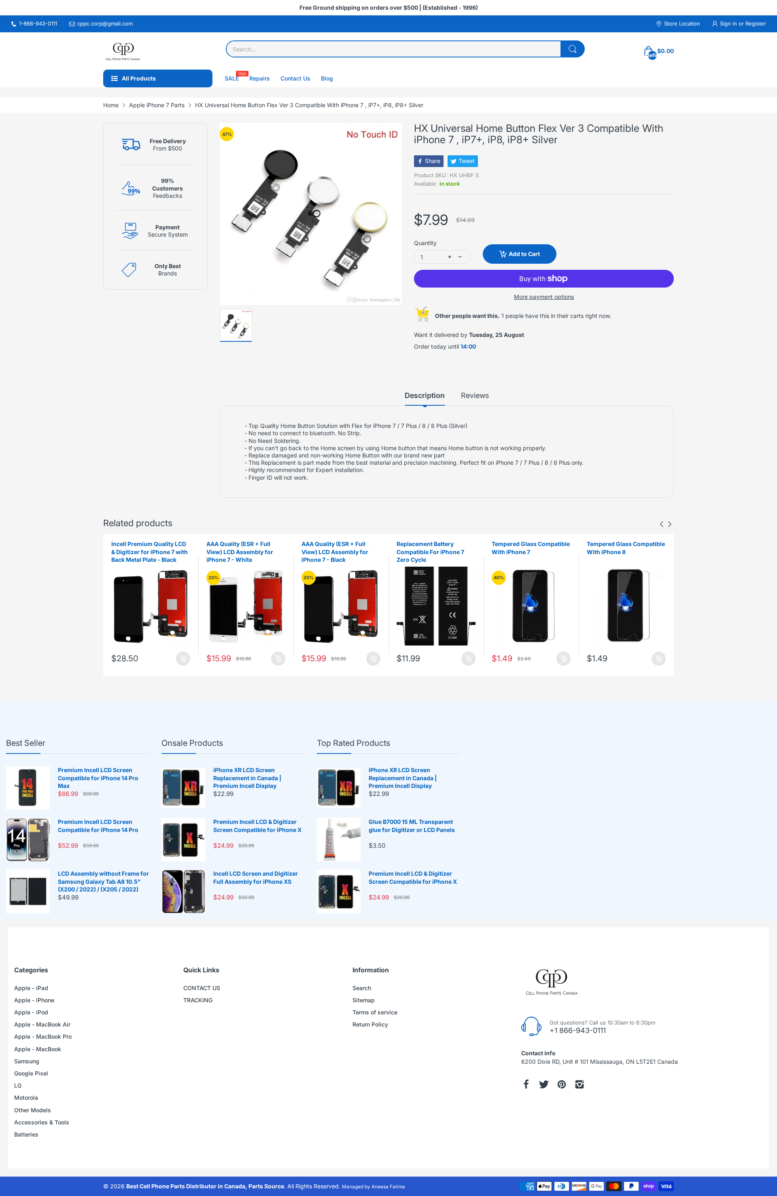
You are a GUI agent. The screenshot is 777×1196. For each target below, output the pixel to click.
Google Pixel (31, 1073)
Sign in (729, 23)
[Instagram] (579, 1084)
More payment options (544, 296)
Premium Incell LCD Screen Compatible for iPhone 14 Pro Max (98, 777)
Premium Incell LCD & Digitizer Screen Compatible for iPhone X (257, 825)
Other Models (32, 1110)
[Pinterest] (562, 1084)
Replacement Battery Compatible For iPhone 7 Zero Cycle (430, 551)
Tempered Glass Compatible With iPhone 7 (531, 547)
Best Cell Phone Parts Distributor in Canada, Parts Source (205, 1186)
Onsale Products (192, 743)
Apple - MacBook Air (42, 1024)
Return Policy (370, 1024)
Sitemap (363, 1000)
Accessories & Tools (41, 1122)
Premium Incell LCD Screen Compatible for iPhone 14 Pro (98, 825)
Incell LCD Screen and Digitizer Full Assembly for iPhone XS (255, 877)
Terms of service (374, 1012)
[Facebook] (526, 1084)
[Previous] (670, 524)
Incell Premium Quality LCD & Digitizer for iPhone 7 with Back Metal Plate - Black (149, 551)
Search (361, 987)
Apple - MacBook (37, 1049)
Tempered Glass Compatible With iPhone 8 (626, 547)
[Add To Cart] (183, 659)
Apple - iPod (31, 1012)
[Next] (662, 524)
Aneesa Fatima (388, 1187)
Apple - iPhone (34, 1000)
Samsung (26, 1061)
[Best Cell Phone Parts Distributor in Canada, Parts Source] (123, 50)
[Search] (572, 48)
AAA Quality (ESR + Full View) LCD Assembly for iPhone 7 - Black (334, 551)
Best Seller (25, 743)
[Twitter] (544, 1084)
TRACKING (197, 1000)
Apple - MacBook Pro (43, 1036)
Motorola (26, 1097)
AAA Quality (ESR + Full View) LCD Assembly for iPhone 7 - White (239, 551)
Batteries (26, 1134)
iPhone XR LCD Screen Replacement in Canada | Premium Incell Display (247, 777)
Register (755, 23)
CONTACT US (201, 987)
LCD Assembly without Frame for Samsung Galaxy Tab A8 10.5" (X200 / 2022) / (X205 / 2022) (103, 881)
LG (17, 1085)
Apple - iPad (31, 987)
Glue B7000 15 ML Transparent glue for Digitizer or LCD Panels (412, 825)
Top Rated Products (353, 743)
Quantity (425, 242)
